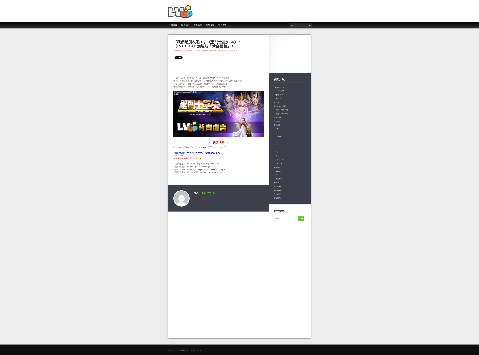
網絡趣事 (277, 190)
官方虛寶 (277, 121)
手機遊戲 (205, 51)
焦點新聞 (213, 51)
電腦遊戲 (277, 198)
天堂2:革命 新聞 (282, 114)
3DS (277, 129)
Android (186, 51)
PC (277, 133)
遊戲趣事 (277, 194)
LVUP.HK (184, 350)
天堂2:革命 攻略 (282, 110)
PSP (277, 148)
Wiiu (277, 156)
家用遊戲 (277, 125)
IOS (191, 51)
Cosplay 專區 (278, 95)
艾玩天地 (233, 51)
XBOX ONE (280, 160)
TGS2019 (277, 99)
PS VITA (279, 136)
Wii (277, 152)
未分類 (276, 183)
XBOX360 (279, 164)
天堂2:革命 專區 (280, 106)
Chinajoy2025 (280, 91)
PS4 (277, 144)
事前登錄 (279, 179)
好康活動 (197, 51)
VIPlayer (277, 102)
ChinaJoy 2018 (279, 87)
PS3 (277, 140)
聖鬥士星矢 (225, 51)
